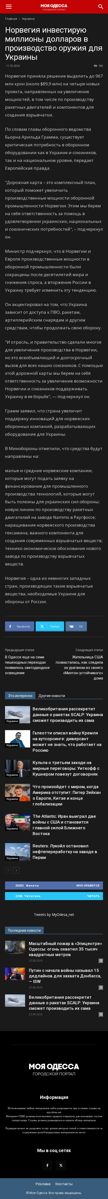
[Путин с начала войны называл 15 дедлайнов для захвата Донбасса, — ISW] (15, 974)
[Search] (101, 7)
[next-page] (16, 870)
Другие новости (51, 696)
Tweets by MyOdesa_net (54, 914)
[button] (9, 7)
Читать (93, 896)
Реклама (42, 1183)
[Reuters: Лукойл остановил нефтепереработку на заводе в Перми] (17, 851)
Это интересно (20, 696)
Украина (28, 19)
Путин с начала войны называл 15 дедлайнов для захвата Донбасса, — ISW (65, 976)
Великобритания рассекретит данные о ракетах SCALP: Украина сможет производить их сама (68, 714)
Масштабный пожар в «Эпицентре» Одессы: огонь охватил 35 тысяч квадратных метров (65, 949)
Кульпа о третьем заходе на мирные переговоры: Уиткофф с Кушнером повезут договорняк (66, 768)
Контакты (64, 1183)
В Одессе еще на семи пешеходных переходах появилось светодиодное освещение (27, 665)
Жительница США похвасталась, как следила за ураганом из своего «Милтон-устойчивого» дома (79, 667)
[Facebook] (47, 1166)
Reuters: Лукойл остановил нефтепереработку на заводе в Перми (65, 851)
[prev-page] (8, 870)
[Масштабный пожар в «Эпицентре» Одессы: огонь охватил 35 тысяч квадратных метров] (15, 947)
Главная (11, 19)
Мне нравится (87, 885)
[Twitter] (61, 1166)
